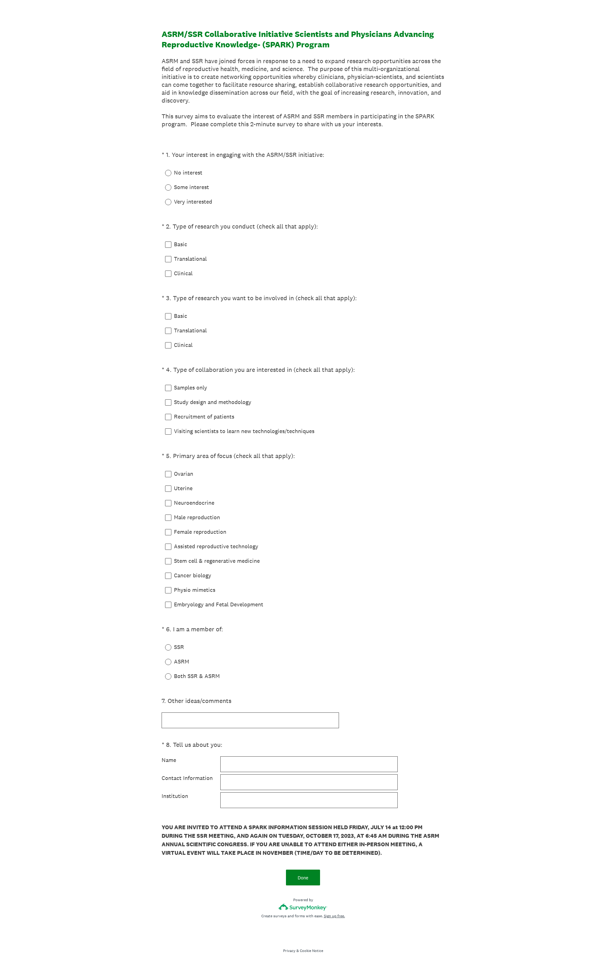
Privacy (289, 950)
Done (303, 878)
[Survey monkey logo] (303, 907)
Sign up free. (334, 916)
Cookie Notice (311, 950)
